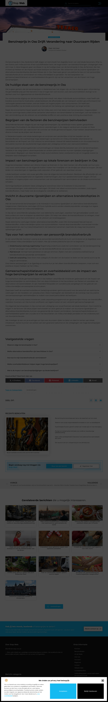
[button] (103, 681)
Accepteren (63, 691)
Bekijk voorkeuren (90, 691)
